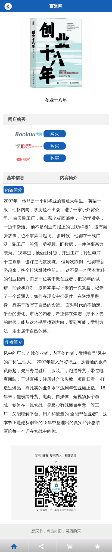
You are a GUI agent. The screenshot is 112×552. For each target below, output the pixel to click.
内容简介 (68, 177)
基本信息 (15, 177)
